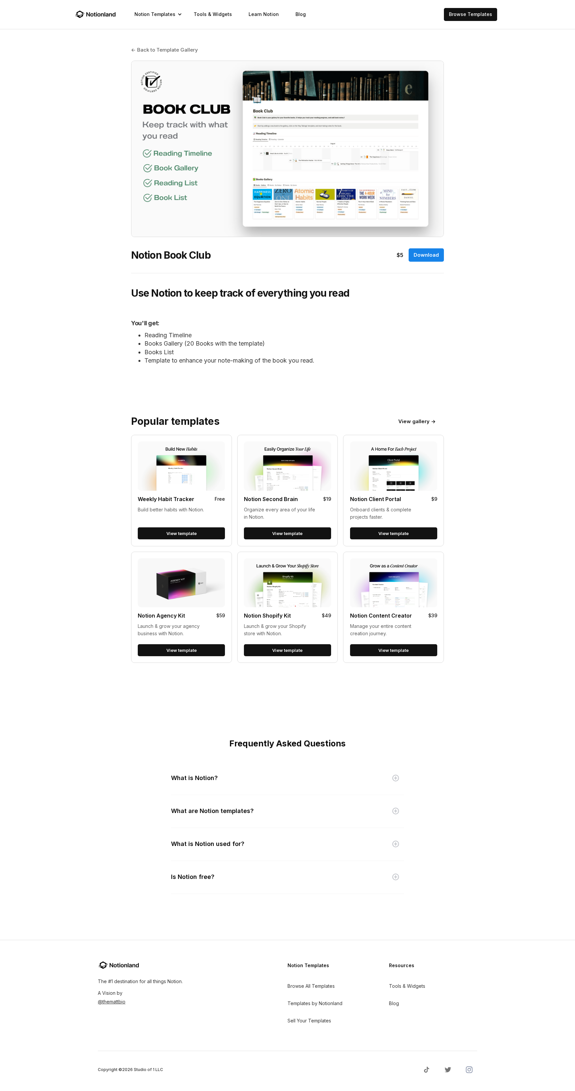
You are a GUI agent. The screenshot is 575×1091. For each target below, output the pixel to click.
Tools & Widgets (213, 14)
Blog (300, 14)
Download (426, 255)
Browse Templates (470, 14)
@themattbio (111, 1001)
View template (181, 533)
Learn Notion (264, 14)
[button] (155, 14)
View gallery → (417, 421)
